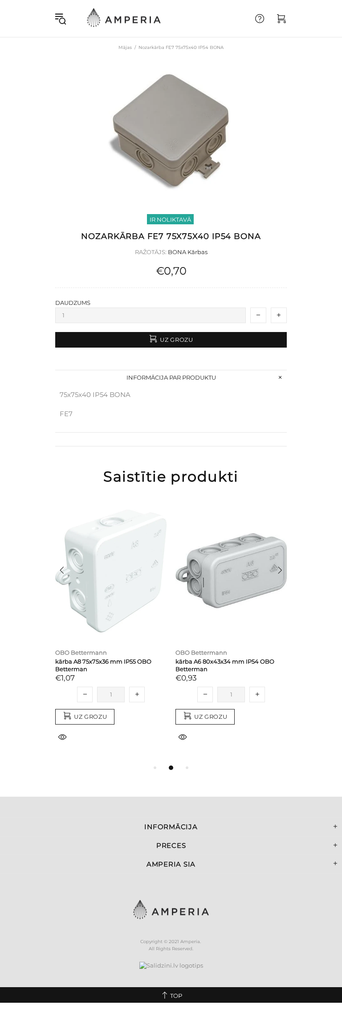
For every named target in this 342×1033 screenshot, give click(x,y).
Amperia (124, 18)
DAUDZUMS (72, 302)
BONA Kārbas (188, 251)
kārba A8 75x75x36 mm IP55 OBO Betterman (103, 665)
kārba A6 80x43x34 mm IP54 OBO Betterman (224, 665)
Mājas (125, 47)
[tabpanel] (111, 631)
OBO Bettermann (81, 652)
